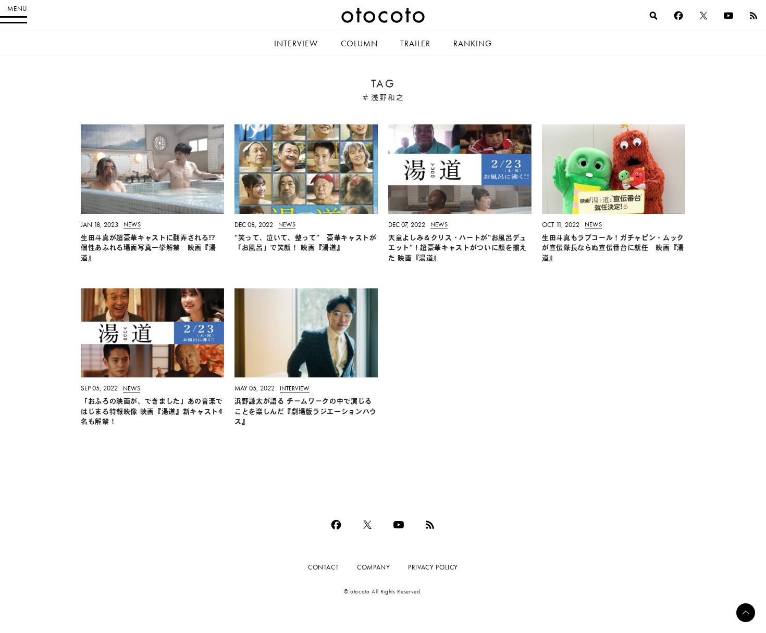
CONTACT (323, 567)
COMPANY (373, 567)
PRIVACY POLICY (433, 567)
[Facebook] (678, 15)
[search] (653, 15)
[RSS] (753, 15)
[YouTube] (728, 15)
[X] (703, 15)
